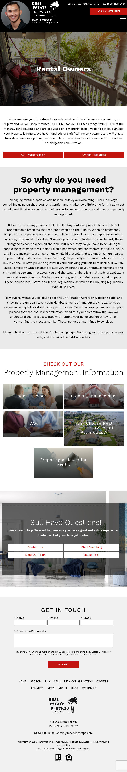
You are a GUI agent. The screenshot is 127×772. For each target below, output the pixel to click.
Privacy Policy (100, 742)
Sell (57, 681)
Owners (102, 681)
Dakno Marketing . (79, 748)
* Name (19, 617)
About (63, 688)
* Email (86, 617)
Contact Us (35, 547)
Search (35, 681)
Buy (47, 681)
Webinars (89, 688)
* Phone (52, 617)
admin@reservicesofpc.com (74, 733)
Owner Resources (94, 154)
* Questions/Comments (30, 631)
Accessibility (63, 745)
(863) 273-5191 (114, 3)
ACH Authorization (33, 154)
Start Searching (91, 547)
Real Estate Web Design (50, 748)
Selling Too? (91, 554)
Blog (74, 688)
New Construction (78, 681)
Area (51, 688)
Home (22, 681)
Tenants (37, 688)
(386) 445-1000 (44, 733)
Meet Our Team (35, 554)
